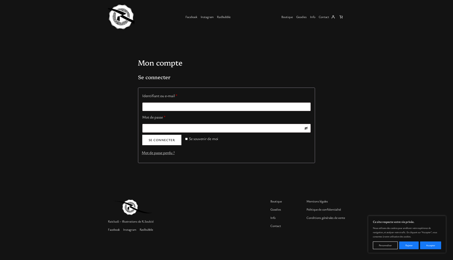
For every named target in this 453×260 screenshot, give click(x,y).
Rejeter (409, 245)
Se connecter (162, 140)
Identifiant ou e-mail (168, 95)
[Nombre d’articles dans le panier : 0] (341, 17)
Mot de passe (162, 117)
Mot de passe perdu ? (158, 152)
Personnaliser (385, 245)
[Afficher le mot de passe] (306, 128)
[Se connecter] (333, 17)
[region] (407, 234)
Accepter (430, 245)
